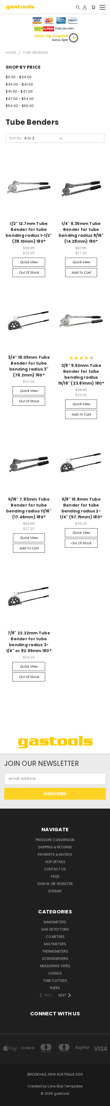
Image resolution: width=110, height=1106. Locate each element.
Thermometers (55, 951)
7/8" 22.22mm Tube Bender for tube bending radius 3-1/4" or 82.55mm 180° (29, 642)
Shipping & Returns (55, 847)
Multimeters (55, 944)
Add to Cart (81, 272)
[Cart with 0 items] (93, 7)
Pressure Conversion (55, 839)
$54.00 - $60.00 (20, 105)
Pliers (55, 987)
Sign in (43, 883)
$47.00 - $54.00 (20, 98)
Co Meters (55, 936)
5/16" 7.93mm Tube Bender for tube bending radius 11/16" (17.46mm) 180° (29, 508)
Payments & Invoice (55, 854)
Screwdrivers (55, 958)
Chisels (55, 973)
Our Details (55, 861)
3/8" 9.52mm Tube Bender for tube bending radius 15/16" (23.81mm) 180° (81, 374)
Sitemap (55, 891)
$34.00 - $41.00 (19, 84)
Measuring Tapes (55, 966)
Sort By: (15, 138)
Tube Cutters (55, 980)
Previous (9, 1100)
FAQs (55, 876)
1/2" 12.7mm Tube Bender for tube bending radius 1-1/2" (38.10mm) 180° (29, 232)
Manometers (55, 922)
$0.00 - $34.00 (19, 77)
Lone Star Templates (65, 1086)
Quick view (29, 262)
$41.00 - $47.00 (19, 91)
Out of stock (29, 272)
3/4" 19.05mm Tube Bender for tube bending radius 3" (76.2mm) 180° (29, 366)
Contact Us (55, 869)
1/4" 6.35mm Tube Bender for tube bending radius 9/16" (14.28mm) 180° (81, 232)
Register (65, 883)
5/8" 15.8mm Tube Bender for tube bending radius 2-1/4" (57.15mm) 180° (81, 508)
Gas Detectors (55, 929)
